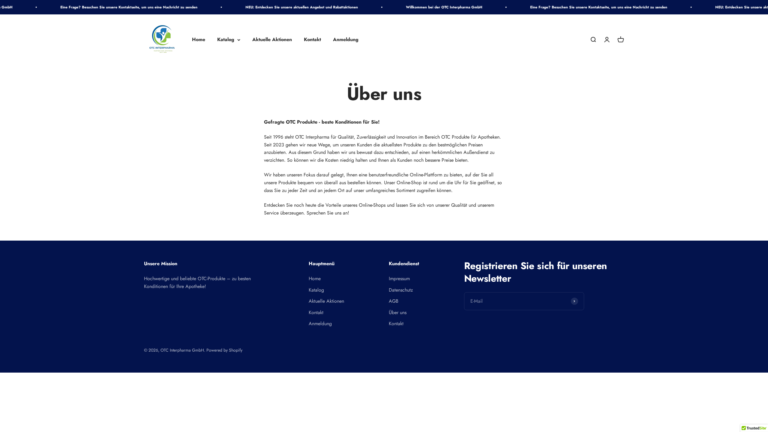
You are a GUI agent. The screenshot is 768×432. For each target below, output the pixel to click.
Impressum (399, 278)
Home (198, 39)
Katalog (225, 39)
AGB (393, 301)
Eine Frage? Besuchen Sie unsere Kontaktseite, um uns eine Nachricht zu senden (110, 7)
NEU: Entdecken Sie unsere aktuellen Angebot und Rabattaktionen (283, 7)
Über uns (397, 312)
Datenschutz (401, 289)
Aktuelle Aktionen (272, 39)
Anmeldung (345, 39)
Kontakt (312, 39)
